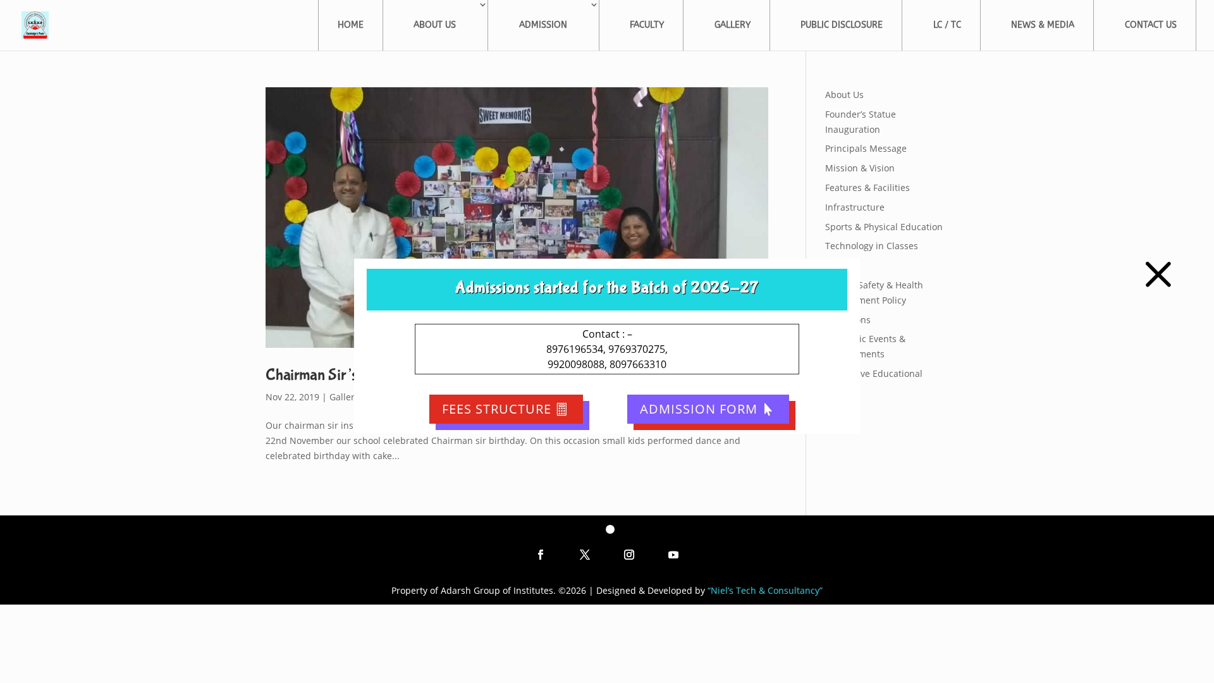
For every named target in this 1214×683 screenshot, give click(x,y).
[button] (1158, 274)
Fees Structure (496, 408)
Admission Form (698, 408)
